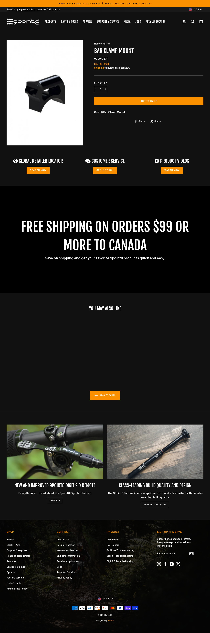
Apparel (87, 21)
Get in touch (105, 170)
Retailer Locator (155, 21)
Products (50, 21)
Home (97, 43)
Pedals (10, 539)
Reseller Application (68, 561)
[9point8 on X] (178, 564)
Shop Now (54, 500)
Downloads (112, 539)
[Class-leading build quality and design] (155, 452)
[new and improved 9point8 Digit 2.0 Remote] (55, 452)
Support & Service (108, 21)
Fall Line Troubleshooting (120, 550)
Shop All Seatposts (155, 504)
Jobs (138, 21)
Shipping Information (68, 555)
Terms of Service (66, 572)
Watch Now (171, 170)
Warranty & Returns (67, 550)
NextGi (111, 620)
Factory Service (15, 577)
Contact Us (63, 539)
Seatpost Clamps (16, 566)
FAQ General (113, 544)
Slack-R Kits (13, 544)
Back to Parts (107, 395)
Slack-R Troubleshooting (120, 555)
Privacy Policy (64, 577)
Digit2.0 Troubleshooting (120, 561)
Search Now (38, 170)
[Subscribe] (191, 553)
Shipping (99, 67)
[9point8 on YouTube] (172, 564)
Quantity (100, 82)
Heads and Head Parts (18, 555)
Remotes (11, 561)
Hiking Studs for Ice (17, 588)
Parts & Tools (69, 21)
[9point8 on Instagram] (159, 564)
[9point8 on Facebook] (165, 564)
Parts (106, 43)
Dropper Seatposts (17, 550)
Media (127, 21)
